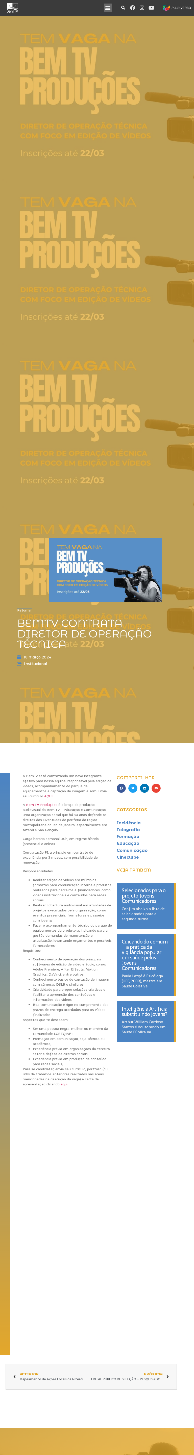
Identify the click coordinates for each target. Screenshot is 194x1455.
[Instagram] (142, 8)
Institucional (35, 663)
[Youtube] (151, 8)
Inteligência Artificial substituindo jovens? (145, 1011)
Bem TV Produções (41, 804)
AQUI (48, 796)
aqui (64, 1084)
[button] (108, 8)
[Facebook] (133, 8)
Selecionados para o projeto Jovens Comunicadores (143, 895)
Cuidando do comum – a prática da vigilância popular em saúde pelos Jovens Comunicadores (144, 955)
